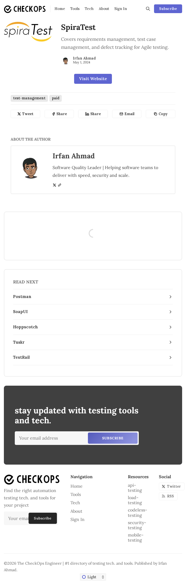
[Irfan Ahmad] (66, 60)
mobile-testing (136, 537)
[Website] (60, 185)
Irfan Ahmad (84, 58)
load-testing (135, 500)
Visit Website (93, 78)
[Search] (148, 8)
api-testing (135, 488)
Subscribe (168, 9)
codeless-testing (137, 512)
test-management (29, 98)
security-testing (137, 525)
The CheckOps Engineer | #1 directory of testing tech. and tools (74, 563)
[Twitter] (54, 185)
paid (55, 98)
